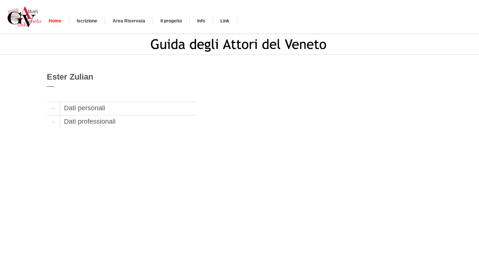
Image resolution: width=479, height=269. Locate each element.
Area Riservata (129, 21)
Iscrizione (87, 21)
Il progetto (171, 21)
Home (55, 21)
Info (201, 21)
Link (224, 21)
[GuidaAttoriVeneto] (25, 15)
